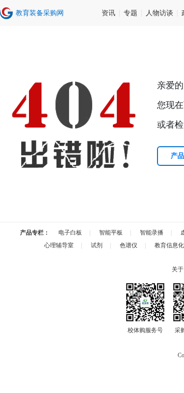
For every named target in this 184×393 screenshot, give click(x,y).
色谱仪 (128, 245)
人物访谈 (159, 13)
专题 (130, 13)
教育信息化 (169, 245)
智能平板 (111, 232)
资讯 (108, 13)
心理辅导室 (59, 245)
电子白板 (70, 232)
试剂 (97, 245)
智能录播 (151, 232)
